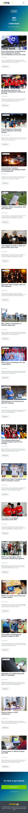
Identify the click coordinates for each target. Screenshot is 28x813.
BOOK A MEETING (14, 787)
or (14, 791)
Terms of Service (17, 808)
